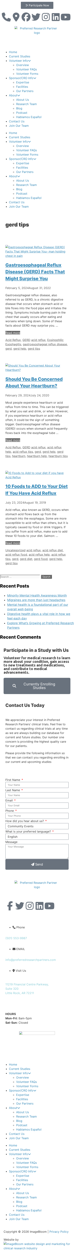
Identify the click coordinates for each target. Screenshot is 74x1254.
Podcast (21, 112)
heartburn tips (58, 456)
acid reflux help (39, 554)
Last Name (13, 790)
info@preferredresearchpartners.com (30, 960)
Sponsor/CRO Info (21, 78)
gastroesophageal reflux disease (45, 344)
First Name (13, 780)
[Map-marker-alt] (16, 16)
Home (13, 52)
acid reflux (38, 340)
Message (11, 842)
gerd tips (34, 348)
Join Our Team (19, 125)
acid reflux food (16, 554)
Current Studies (19, 56)
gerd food (41, 559)
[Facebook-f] (9, 905)
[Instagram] (45, 16)
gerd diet (26, 559)
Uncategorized (15, 550)
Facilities (22, 86)
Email (9, 800)
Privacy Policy (59, 1231)
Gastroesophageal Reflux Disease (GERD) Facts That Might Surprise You (35, 271)
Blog (19, 108)
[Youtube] (65, 16)
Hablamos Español (28, 117)
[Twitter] (35, 16)
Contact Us (16, 121)
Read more (12, 332)
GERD (26, 340)
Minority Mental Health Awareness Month (37, 595)
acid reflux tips (23, 451)
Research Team (26, 104)
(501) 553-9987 (16, 938)
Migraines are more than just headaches (36, 600)
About (13, 95)
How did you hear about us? (25, 821)
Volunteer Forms (27, 73)
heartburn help (37, 456)
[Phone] (6, 16)
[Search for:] (20, 576)
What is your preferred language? (28, 831)
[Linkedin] (55, 16)
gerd (8, 348)
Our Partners (24, 91)
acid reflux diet (52, 550)
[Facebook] (26, 16)
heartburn (18, 456)
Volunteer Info (18, 60)
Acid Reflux (13, 340)
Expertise (22, 82)
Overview (22, 65)
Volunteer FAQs (26, 69)
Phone (10, 810)
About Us (22, 99)
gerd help (19, 348)
